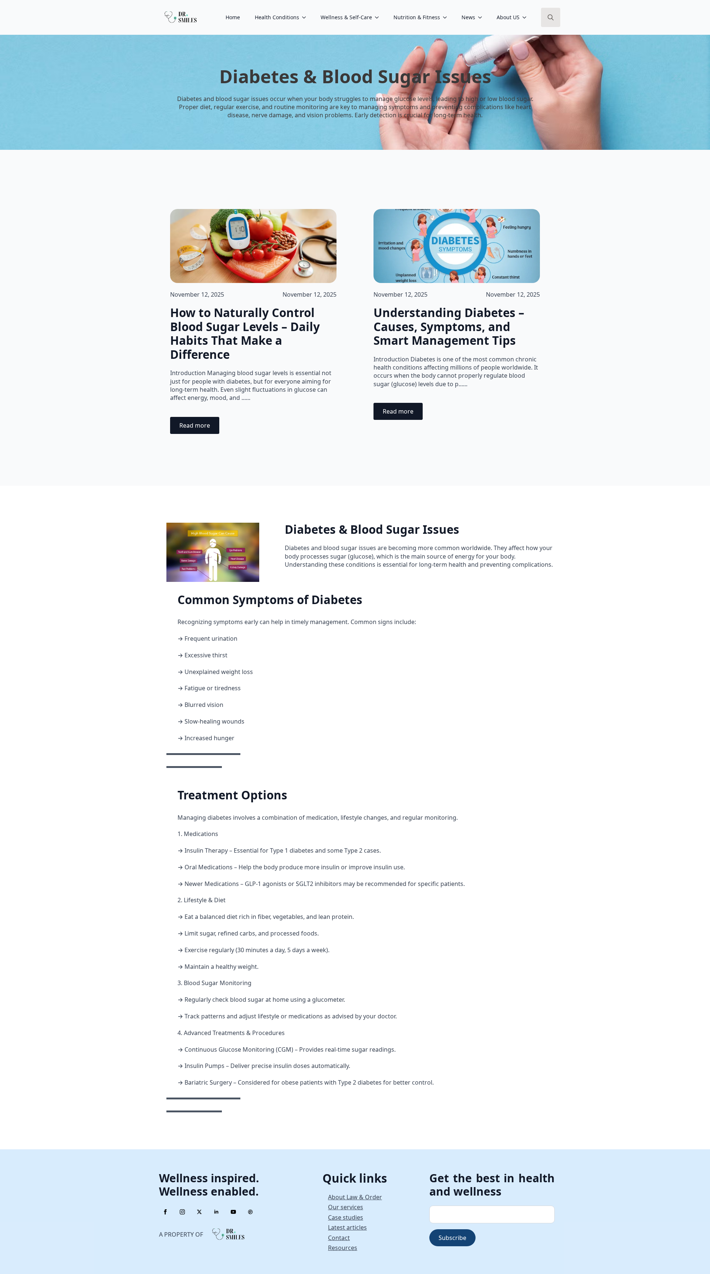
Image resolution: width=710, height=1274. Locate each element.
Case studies (345, 1217)
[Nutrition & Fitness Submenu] (447, 17)
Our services (345, 1207)
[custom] (250, 1212)
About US (508, 17)
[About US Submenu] (527, 17)
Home (233, 17)
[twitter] (199, 1212)
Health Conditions (277, 17)
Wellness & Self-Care (346, 17)
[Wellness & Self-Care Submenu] (379, 17)
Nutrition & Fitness (416, 17)
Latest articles (347, 1227)
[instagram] (182, 1212)
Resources (342, 1248)
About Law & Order (355, 1197)
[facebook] (165, 1212)
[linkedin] (216, 1212)
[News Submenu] (482, 17)
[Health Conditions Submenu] (306, 17)
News (468, 17)
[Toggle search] (550, 17)
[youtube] (233, 1212)
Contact (339, 1238)
